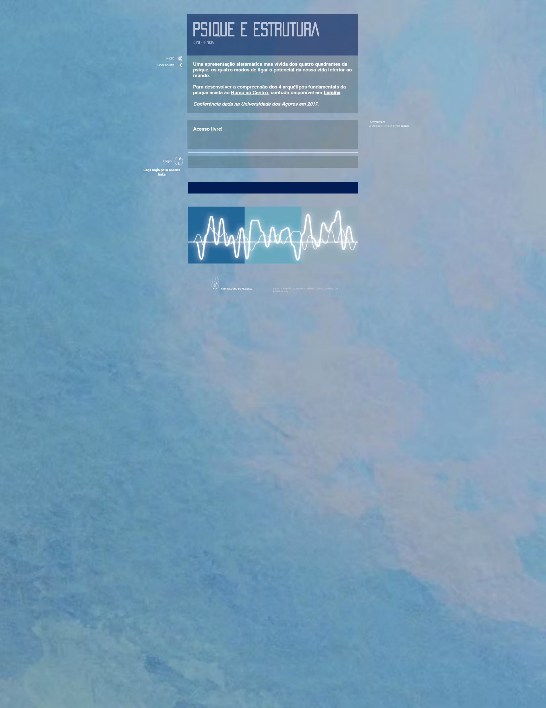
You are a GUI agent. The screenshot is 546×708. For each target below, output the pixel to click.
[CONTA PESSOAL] (179, 161)
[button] (273, 188)
